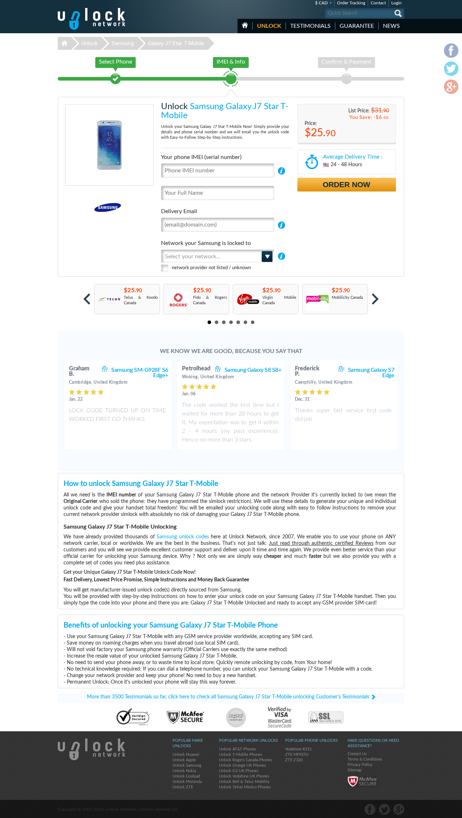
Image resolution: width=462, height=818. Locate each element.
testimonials (310, 26)
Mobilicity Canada (347, 298)
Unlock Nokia (184, 771)
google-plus (398, 809)
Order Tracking (351, 3)
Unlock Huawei (186, 755)
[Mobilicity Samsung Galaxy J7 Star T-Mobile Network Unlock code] (317, 299)
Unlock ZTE (183, 787)
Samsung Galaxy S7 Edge (371, 372)
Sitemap (355, 770)
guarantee (357, 26)
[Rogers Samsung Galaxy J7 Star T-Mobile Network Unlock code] (178, 299)
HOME (245, 25)
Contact (378, 3)
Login (396, 3)
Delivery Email (179, 211)
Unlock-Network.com (91, 749)
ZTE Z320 (293, 760)
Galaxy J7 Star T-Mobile (176, 43)
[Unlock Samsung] (83, 207)
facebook (370, 809)
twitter (384, 809)
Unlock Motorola (187, 782)
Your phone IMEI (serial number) (201, 157)
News (391, 26)
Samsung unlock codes (183, 536)
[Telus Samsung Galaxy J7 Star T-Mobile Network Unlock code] (109, 299)
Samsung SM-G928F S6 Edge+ (139, 372)
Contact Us (357, 754)
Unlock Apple (184, 760)
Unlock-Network (91, 19)
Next (375, 299)
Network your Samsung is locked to (206, 243)
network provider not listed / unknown (211, 268)
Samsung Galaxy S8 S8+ (253, 370)
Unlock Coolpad (186, 776)
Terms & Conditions (365, 759)
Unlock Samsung (187, 765)
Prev (86, 299)
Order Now (346, 184)
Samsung (123, 43)
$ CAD (321, 3)
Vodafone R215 (298, 749)
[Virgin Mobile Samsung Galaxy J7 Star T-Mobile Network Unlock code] (247, 299)
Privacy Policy (360, 765)
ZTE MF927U (297, 755)
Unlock (269, 26)
